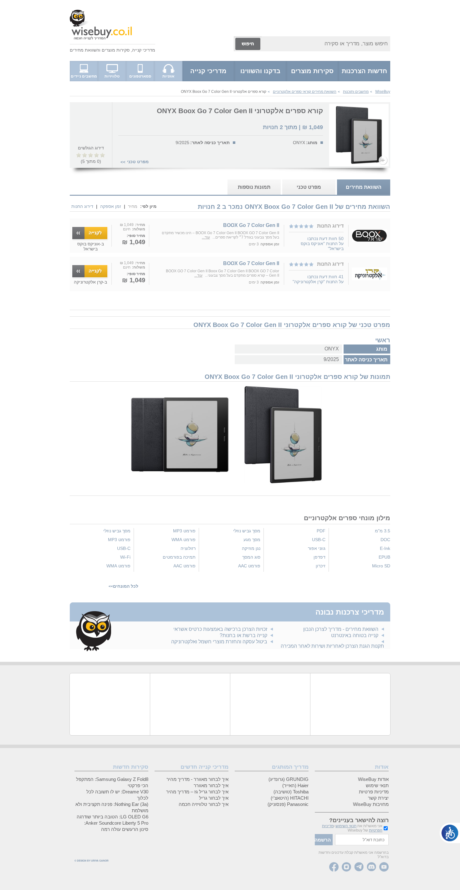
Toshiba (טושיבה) (291, 791)
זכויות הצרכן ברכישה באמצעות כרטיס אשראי (220, 629)
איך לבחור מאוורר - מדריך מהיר (197, 779)
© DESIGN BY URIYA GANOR (91, 860)
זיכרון (320, 565)
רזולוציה (188, 548)
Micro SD (381, 565)
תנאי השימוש (345, 826)
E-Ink (385, 548)
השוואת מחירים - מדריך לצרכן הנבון (340, 629)
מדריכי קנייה (143, 50)
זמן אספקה (110, 206)
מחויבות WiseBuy (371, 804)
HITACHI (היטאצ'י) (290, 798)
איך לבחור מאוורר (211, 785)
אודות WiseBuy (373, 779)
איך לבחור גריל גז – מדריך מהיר (197, 791)
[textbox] (362, 839)
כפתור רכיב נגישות (450, 833)
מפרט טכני (138, 161)
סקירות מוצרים (116, 50)
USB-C (318, 539)
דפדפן (319, 557)
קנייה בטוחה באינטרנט (354, 635)
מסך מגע (251, 539)
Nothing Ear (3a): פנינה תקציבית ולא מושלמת (111, 807)
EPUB (384, 557)
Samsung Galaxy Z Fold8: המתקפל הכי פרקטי (112, 782)
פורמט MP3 (184, 530)
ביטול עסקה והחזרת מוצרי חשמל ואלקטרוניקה (219, 641)
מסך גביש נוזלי (246, 530)
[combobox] (326, 43)
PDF (321, 530)
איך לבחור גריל (213, 798)
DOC (385, 539)
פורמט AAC (249, 565)
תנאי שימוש (377, 785)
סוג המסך (251, 557)
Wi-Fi (125, 557)
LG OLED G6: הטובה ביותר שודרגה (112, 816)
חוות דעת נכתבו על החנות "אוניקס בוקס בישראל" (322, 243)
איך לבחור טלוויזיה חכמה (203, 804)
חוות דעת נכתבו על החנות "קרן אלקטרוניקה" (318, 279)
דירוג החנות (82, 206)
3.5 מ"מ (382, 530)
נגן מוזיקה (251, 548)
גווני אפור (316, 548)
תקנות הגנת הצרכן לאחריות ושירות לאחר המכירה (332, 646)
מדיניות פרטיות (374, 791)
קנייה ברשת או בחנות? (243, 635)
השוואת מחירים (84, 50)
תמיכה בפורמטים (179, 557)
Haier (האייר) (295, 785)
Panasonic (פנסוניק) (288, 804)
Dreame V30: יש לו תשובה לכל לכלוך (117, 795)
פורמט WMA (183, 539)
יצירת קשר (378, 798)
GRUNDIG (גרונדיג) (288, 779)
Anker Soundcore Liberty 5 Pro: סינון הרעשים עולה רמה (116, 826)
